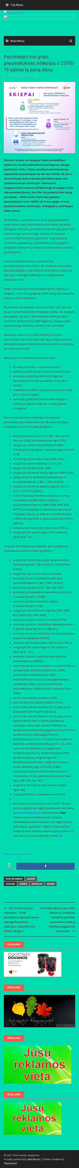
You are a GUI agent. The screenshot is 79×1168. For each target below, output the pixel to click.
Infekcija (36, 883)
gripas (23, 883)
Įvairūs (31, 878)
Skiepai (51, 883)
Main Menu (17, 41)
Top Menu (16, 5)
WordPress (34, 1159)
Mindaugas (33, 75)
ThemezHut (10, 1163)
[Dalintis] (45, 866)
